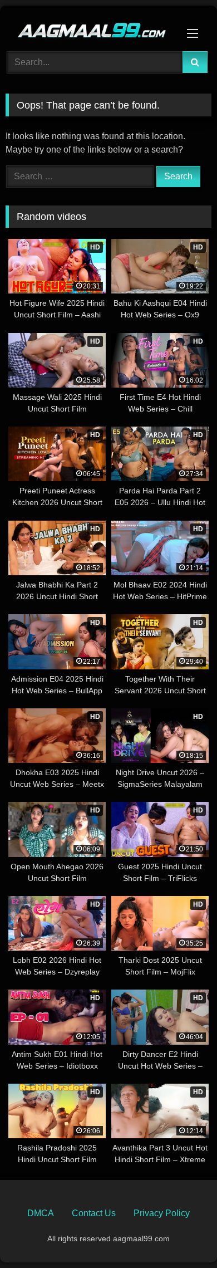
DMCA (40, 1213)
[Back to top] (182, 1235)
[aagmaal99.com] (89, 26)
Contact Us (94, 1213)
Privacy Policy (162, 1213)
